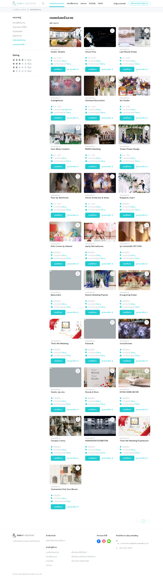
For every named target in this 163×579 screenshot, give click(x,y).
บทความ (83, 3)
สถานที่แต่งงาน (72, 3)
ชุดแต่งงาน (17, 35)
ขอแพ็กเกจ (58, 69)
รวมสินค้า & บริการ (19, 9)
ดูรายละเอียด (72, 69)
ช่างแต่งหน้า (18, 31)
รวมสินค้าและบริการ (56, 3)
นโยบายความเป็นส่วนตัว (80, 561)
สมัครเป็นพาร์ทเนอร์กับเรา (55, 540)
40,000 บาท (67, 109)
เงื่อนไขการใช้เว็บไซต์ (78, 552)
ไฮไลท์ (100, 3)
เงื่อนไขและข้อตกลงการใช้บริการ (83, 556)
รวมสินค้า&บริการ (52, 552)
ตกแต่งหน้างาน (19, 40)
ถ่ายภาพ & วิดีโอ (20, 27)
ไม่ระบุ (64, 61)
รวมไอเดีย (49, 561)
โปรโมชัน (92, 3)
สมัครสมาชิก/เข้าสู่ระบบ (139, 3)
